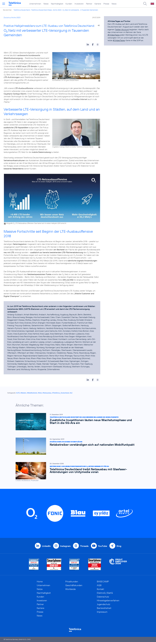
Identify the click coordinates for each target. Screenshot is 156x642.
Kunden (69, 3)
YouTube (102, 546)
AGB (99, 585)
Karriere (98, 3)
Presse (106, 3)
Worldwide (70, 589)
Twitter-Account (122, 29)
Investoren (79, 3)
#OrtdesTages (114, 35)
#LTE (18, 393)
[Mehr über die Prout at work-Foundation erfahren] (118, 564)
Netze (46, 3)
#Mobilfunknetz (32, 393)
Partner (89, 3)
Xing (119, 546)
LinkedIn (46, 546)
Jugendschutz (103, 604)
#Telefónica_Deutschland (60, 393)
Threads (84, 546)
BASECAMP (103, 581)
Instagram (65, 546)
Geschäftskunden (73, 585)
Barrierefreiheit (104, 608)
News (114, 3)
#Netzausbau (47, 393)
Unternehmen (35, 3)
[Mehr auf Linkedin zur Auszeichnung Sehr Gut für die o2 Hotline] (74, 564)
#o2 (71, 393)
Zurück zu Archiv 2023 (12, 17)
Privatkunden (71, 581)
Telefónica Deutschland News (41, 10)
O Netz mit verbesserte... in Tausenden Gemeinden (80, 10)
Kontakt (100, 589)
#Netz (40, 393)
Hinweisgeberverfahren (108, 600)
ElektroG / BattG (105, 592)
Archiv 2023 (57, 10)
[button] (88, 44)
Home (40, 581)
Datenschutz (103, 596)
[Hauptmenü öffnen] (3, 3)
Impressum (102, 611)
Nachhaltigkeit (57, 3)
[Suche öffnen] (145, 3)
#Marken (23, 393)
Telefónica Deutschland (22, 10)
